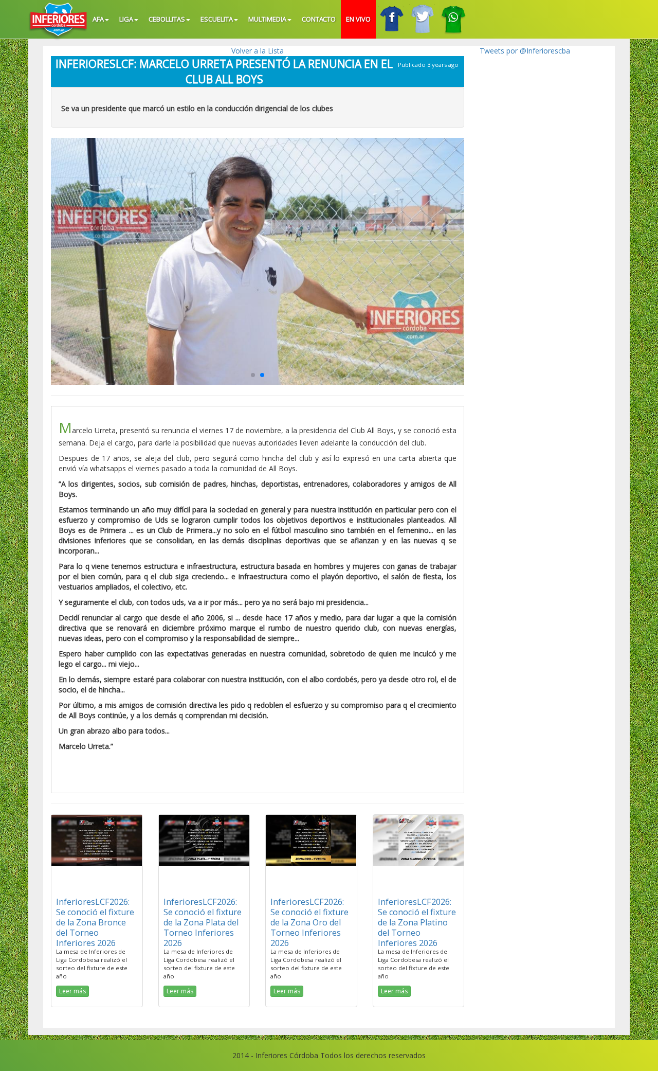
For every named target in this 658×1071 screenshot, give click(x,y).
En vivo (358, 19)
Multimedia (267, 19)
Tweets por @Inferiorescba (525, 51)
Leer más (72, 991)
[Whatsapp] (452, 19)
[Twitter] (422, 19)
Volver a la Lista (257, 51)
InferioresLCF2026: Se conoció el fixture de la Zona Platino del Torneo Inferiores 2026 (417, 922)
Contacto (319, 19)
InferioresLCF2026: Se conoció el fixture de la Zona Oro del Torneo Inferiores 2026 (309, 922)
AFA (98, 19)
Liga (126, 19)
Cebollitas (167, 19)
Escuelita (216, 19)
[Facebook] (391, 19)
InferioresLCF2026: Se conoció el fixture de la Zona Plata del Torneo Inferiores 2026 (202, 922)
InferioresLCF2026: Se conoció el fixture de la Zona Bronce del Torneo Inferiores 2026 (95, 922)
